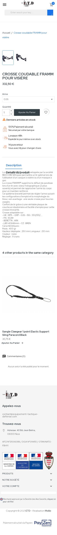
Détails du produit (17, 172)
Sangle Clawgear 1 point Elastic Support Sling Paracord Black (25, 333)
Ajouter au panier (27, 112)
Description (13, 165)
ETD (28, 510)
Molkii (48, 510)
